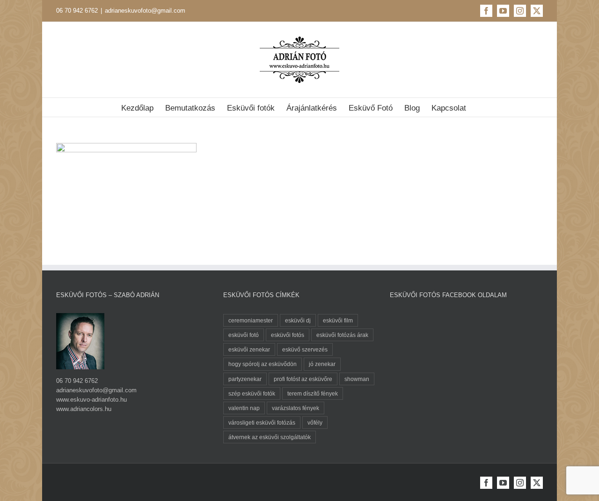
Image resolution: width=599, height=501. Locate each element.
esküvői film (338, 320)
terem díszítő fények (312, 393)
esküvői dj (298, 320)
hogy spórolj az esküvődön (262, 364)
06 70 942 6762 (77, 10)
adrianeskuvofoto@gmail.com (145, 10)
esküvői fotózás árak (342, 335)
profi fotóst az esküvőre (303, 379)
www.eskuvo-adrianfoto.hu (91, 399)
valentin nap (244, 408)
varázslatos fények (295, 408)
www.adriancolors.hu (83, 408)
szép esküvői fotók (251, 393)
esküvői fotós (287, 335)
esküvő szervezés (305, 349)
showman (356, 379)
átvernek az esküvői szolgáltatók (269, 437)
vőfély (314, 422)
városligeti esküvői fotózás (261, 422)
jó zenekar (322, 364)
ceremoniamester (250, 320)
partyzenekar (245, 379)
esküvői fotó (243, 335)
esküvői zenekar (249, 349)
